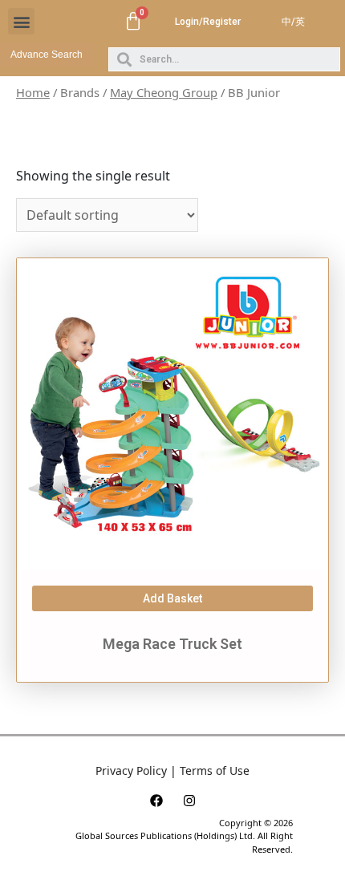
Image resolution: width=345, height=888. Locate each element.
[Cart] (133, 21)
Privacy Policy (131, 770)
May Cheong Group (163, 92)
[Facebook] (156, 800)
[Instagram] (189, 800)
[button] (21, 21)
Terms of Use (215, 770)
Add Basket (172, 598)
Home (33, 92)
